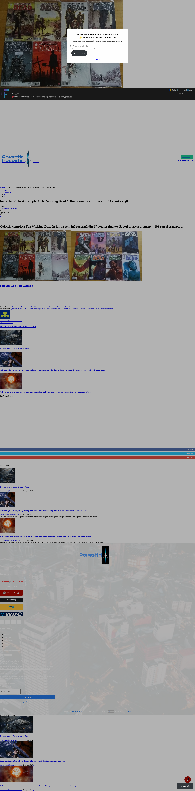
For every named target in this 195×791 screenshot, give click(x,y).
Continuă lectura (97, 59)
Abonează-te (78, 54)
